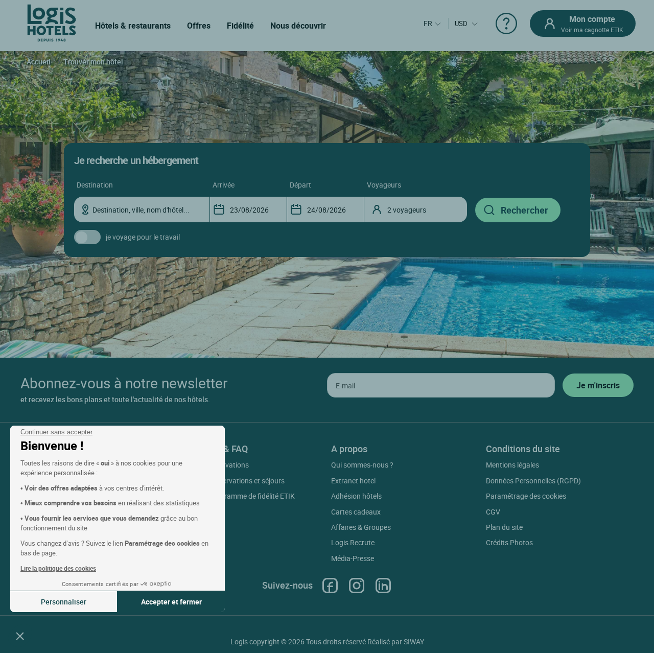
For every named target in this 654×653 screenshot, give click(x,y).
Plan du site (504, 527)
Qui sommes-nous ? (362, 465)
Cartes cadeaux (356, 512)
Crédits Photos (509, 542)
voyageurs (384, 185)
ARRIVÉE (224, 185)
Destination (95, 185)
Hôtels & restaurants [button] (133, 25)
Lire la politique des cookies (58, 568)
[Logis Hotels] (51, 22)
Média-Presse (352, 558)
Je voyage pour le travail (143, 237)
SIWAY (414, 641)
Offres (199, 25)
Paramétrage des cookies (526, 496)
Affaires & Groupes (361, 527)
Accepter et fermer (171, 602)
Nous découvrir (298, 25)
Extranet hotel (353, 480)
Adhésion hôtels (356, 496)
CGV (493, 512)
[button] (20, 635)
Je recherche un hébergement (136, 160)
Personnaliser (63, 602)
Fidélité (240, 25)
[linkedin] (383, 585)
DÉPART (300, 185)
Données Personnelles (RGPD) (533, 480)
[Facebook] (330, 585)
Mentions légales (512, 465)
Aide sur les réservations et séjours (230, 480)
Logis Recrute (353, 542)
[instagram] (356, 585)
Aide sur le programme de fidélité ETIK (235, 496)
